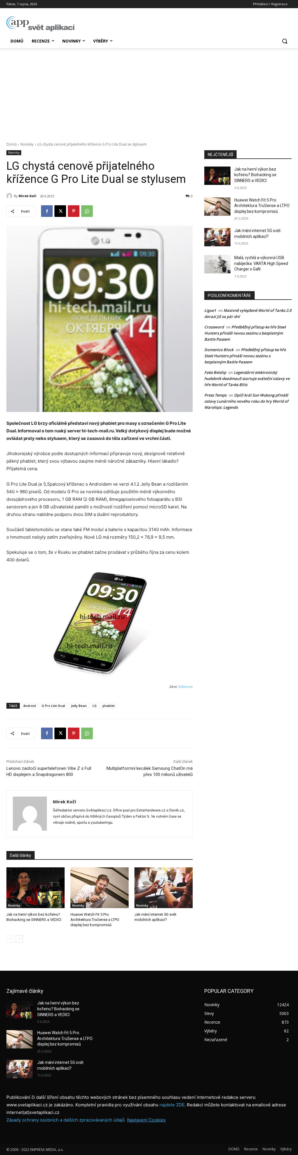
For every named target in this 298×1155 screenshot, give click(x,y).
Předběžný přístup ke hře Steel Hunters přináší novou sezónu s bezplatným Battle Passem (245, 333)
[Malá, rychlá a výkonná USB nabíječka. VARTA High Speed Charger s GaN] (217, 264)
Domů (11, 144)
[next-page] (19, 939)
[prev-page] (10, 939)
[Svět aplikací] (40, 23)
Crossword (214, 327)
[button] (285, 41)
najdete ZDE (172, 1105)
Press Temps (215, 395)
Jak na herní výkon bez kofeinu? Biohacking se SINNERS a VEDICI (255, 175)
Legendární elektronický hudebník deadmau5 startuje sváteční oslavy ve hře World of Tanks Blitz (247, 378)
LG (95, 705)
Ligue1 (210, 310)
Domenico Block (218, 349)
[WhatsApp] (87, 211)
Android (29, 705)
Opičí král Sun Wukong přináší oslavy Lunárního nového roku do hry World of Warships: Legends (246, 401)
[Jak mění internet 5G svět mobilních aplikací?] (163, 887)
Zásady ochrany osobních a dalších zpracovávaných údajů (65, 1120)
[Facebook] (47, 211)
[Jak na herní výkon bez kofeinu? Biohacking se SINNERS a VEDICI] (35, 887)
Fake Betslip (215, 372)
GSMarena (185, 686)
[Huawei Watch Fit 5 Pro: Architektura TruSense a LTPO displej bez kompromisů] (99, 887)
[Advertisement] (149, 91)
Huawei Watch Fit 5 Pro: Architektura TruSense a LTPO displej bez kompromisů (94, 919)
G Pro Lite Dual (53, 705)
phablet (108, 705)
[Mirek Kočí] (10, 196)
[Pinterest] (73, 211)
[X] (60, 211)
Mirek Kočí (27, 196)
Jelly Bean (79, 705)
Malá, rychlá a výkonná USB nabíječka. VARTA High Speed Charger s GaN (261, 263)
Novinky (26, 144)
